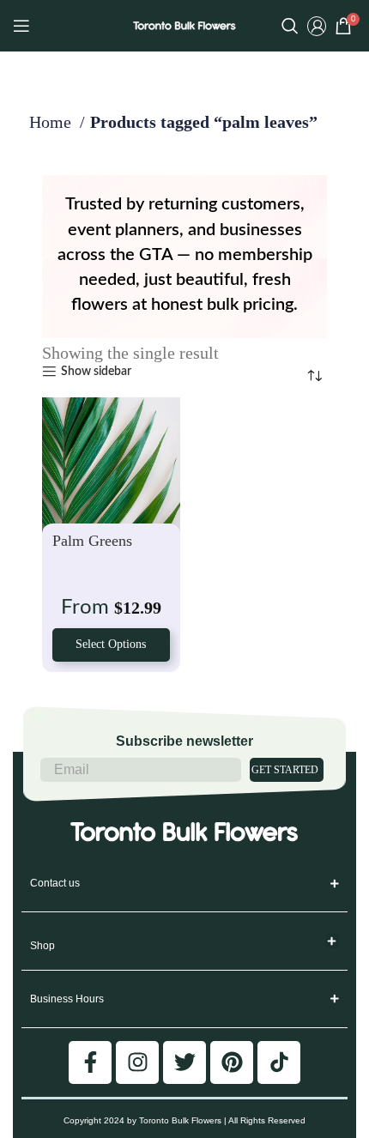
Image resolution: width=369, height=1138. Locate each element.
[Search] (290, 26)
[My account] (316, 25)
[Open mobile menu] (21, 26)
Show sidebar (96, 372)
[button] (332, 941)
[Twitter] (184, 1062)
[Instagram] (137, 1062)
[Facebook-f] (90, 1062)
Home (52, 121)
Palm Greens (92, 540)
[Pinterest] (231, 1062)
